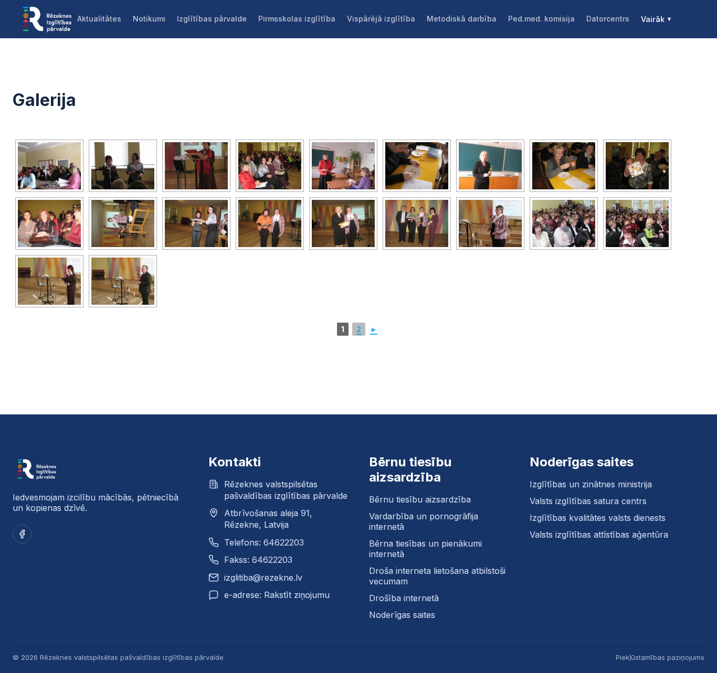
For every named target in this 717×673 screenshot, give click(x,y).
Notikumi (149, 18)
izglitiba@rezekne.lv (263, 577)
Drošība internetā (404, 598)
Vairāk (653, 19)
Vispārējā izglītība (381, 18)
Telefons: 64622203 (264, 542)
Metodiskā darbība (462, 18)
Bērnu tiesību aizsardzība (420, 499)
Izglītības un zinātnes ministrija (591, 484)
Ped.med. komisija (541, 18)
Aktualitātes (99, 18)
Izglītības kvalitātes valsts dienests (598, 517)
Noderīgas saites (402, 615)
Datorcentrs (607, 18)
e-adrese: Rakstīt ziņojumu (277, 595)
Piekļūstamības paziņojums (660, 657)
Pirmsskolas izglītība (296, 18)
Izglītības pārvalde (212, 18)
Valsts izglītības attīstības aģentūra (599, 534)
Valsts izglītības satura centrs (588, 501)
